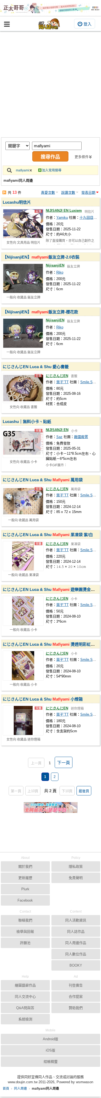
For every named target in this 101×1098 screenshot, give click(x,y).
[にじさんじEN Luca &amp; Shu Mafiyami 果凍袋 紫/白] (23, 556)
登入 (87, 24)
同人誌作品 (76, 932)
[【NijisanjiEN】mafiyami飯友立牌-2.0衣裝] (23, 278)
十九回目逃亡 (89, 218)
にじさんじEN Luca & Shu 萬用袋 (43, 480)
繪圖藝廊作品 (25, 985)
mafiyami (22, 170)
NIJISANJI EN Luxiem (64, 211)
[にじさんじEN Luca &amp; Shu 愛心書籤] (23, 388)
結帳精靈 (51, 1062)
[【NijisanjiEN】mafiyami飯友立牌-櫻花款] (23, 333)
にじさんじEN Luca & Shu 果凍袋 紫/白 (48, 534)
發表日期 (88, 193)
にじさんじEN (57, 376)
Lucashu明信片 (17, 202)
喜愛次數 (48, 193)
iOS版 (50, 1050)
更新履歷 (25, 878)
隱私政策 (76, 866)
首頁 (6, 1088)
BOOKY (75, 965)
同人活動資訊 (75, 920)
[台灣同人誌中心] (49, 24)
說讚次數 (68, 193)
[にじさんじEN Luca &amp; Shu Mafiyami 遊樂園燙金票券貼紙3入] (23, 611)
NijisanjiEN (55, 265)
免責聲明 (76, 878)
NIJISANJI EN (57, 430)
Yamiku (62, 218)
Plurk (25, 889)
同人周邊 (20, 1088)
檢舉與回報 (25, 932)
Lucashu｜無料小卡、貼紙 (27, 421)
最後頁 (84, 791)
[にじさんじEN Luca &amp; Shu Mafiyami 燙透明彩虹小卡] (23, 666)
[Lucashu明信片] (23, 224)
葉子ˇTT (62, 382)
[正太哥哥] (50, 8)
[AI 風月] (51, 810)
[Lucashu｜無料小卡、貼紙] (23, 443)
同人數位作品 (75, 954)
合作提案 (76, 997)
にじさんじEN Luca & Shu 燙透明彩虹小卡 (51, 644)
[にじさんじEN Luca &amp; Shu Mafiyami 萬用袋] (23, 501)
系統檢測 (25, 1019)
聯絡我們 (25, 920)
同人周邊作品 (75, 943)
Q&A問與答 (25, 1008)
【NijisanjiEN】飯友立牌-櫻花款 (40, 312)
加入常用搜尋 (51, 170)
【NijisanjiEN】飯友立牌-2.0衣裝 (41, 257)
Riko (59, 272)
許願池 (25, 943)
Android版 (50, 1039)
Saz (59, 437)
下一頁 (63, 762)
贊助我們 (76, 1008)
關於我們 (25, 866)
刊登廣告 (76, 985)
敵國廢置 (81, 437)
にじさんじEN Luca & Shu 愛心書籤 (36, 366)
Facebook (25, 900)
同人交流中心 (25, 997)
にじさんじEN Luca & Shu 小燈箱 (43, 699)
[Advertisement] (50, 84)
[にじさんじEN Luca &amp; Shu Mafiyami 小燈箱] (23, 720)
